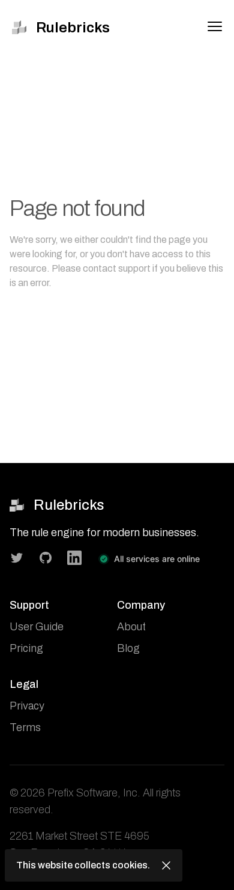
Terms (25, 727)
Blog (128, 648)
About (131, 627)
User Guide (37, 627)
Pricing (26, 648)
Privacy (27, 706)
